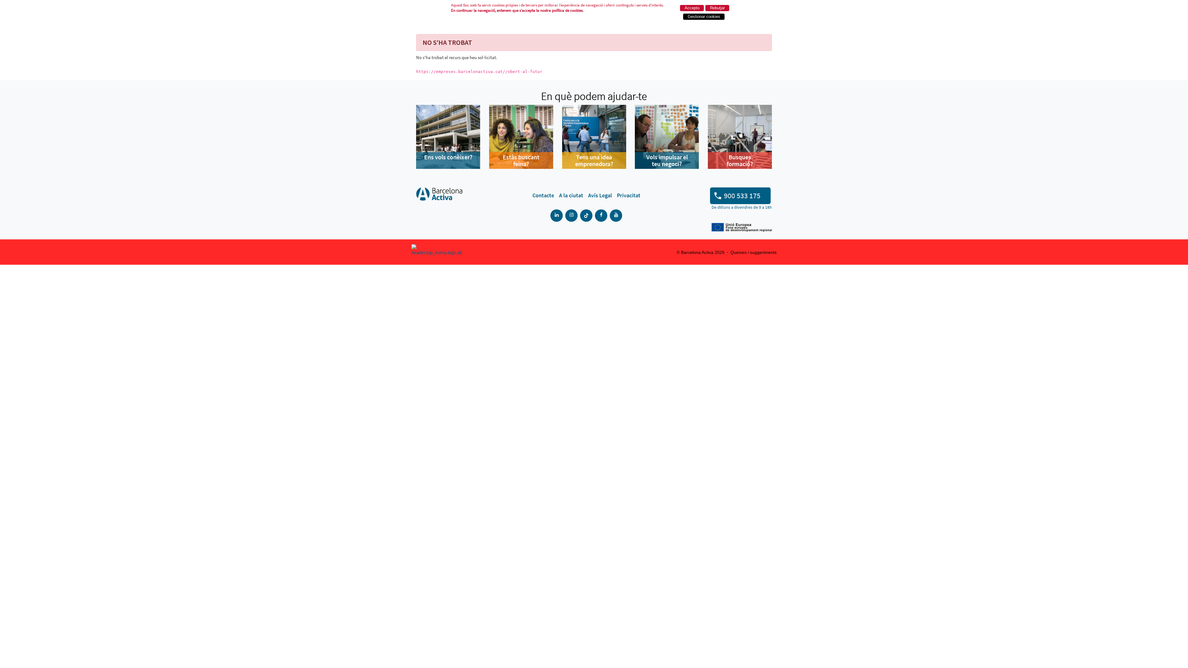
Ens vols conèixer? (448, 157)
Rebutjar (717, 8)
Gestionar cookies (704, 16)
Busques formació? (740, 160)
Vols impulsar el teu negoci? (667, 160)
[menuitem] (543, 195)
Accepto (692, 8)
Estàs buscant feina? (521, 160)
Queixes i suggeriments (753, 252)
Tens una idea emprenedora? (594, 160)
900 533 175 (742, 195)
